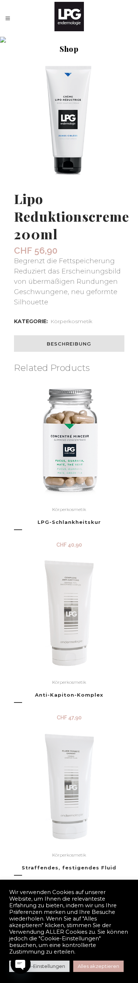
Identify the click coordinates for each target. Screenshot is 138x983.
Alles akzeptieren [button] (98, 966)
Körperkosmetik (71, 321)
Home (26, 56)
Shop (48, 56)
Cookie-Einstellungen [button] (39, 966)
